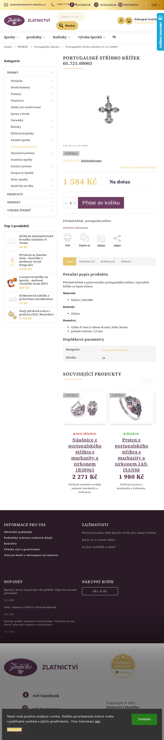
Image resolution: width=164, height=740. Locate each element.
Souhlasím (144, 719)
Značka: (138, 167)
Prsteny (16, 94)
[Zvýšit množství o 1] (75, 203)
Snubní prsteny (21, 166)
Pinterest (130, 5)
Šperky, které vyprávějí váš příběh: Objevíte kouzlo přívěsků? (40, 591)
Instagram (108, 5)
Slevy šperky (19, 179)
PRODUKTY (15, 194)
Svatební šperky (22, 160)
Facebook (83, 5)
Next (151, 381)
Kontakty (10, 543)
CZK (154, 5)
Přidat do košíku (101, 202)
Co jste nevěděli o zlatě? (99, 547)
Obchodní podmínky (18, 532)
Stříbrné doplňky (22, 133)
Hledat (70, 25)
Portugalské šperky (24, 147)
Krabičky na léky (22, 186)
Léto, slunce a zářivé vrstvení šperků (30, 607)
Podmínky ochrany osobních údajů (28, 537)
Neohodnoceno (91, 160)
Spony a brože (20, 114)
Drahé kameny (20, 87)
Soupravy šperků (22, 173)
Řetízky (16, 127)
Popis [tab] (69, 261)
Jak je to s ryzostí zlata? (99, 539)
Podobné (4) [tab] (87, 261)
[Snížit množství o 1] (66, 203)
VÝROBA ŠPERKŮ (19, 210)
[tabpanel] (85, 442)
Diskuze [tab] (126, 261)
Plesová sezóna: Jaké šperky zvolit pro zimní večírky (119, 532)
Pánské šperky (20, 140)
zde (97, 721)
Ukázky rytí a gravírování (22, 549)
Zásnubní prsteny (23, 153)
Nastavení (14, 729)
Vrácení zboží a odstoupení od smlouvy (31, 555)
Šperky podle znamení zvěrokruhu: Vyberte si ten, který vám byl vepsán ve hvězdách (39, 622)
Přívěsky (17, 81)
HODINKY (14, 202)
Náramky (17, 120)
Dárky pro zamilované (26, 107)
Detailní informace (75, 228)
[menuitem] (13, 37)
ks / (100, 591)
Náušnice (17, 101)
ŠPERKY (12, 72)
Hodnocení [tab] (108, 261)
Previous (145, 381)
